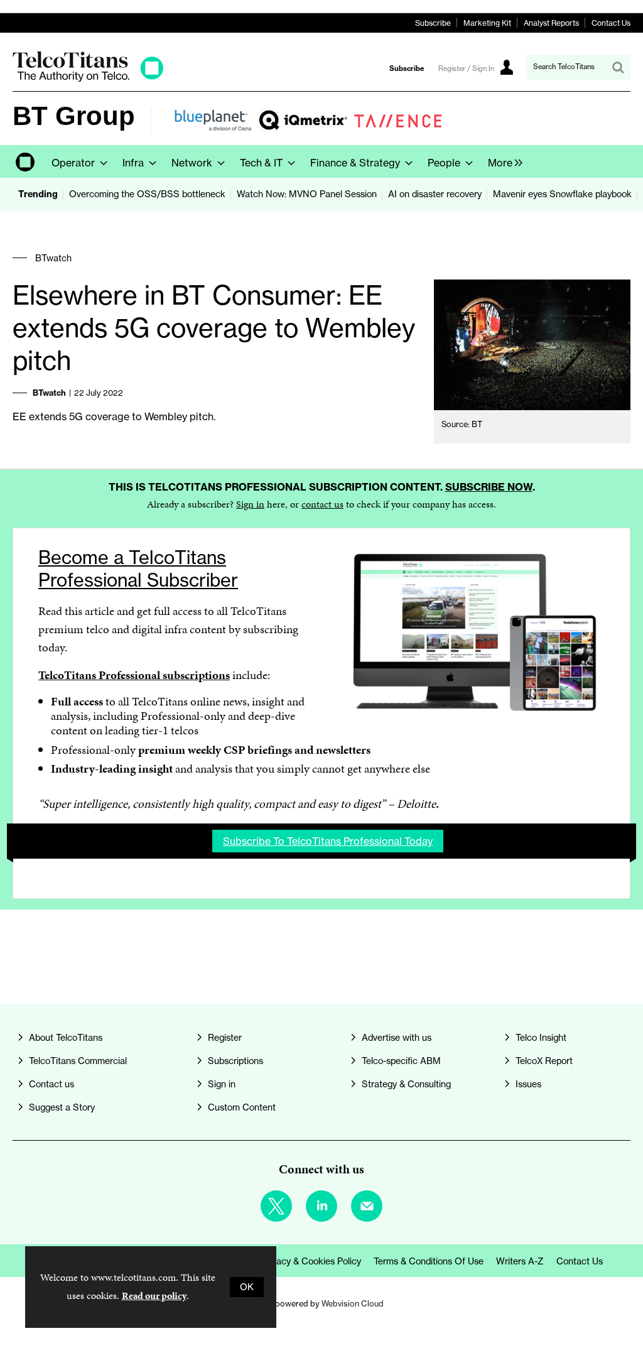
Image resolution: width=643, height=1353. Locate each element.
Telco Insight (541, 1037)
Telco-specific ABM (401, 1061)
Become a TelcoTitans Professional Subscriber (138, 569)
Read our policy (154, 1295)
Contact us (51, 1084)
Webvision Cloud (353, 1303)
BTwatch (53, 258)
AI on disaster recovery (435, 194)
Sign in (250, 504)
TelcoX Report (544, 1061)
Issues (528, 1084)
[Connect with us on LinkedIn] (321, 1206)
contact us (322, 504)
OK (247, 1287)
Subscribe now (488, 487)
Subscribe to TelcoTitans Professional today (328, 841)
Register (225, 1037)
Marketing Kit (487, 23)
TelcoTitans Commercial (78, 1061)
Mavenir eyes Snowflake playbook (562, 194)
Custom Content (242, 1107)
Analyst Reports (551, 23)
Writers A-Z (520, 1261)
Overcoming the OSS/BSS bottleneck (147, 194)
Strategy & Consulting (406, 1084)
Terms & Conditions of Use (429, 1261)
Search (618, 67)
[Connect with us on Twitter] (276, 1206)
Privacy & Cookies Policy (311, 1261)
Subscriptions (235, 1061)
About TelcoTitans (65, 1037)
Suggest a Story (62, 1107)
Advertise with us (396, 1037)
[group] (502, 161)
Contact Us (611, 23)
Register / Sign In (466, 68)
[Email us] (366, 1206)
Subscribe (433, 23)
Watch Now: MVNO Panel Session (307, 194)
